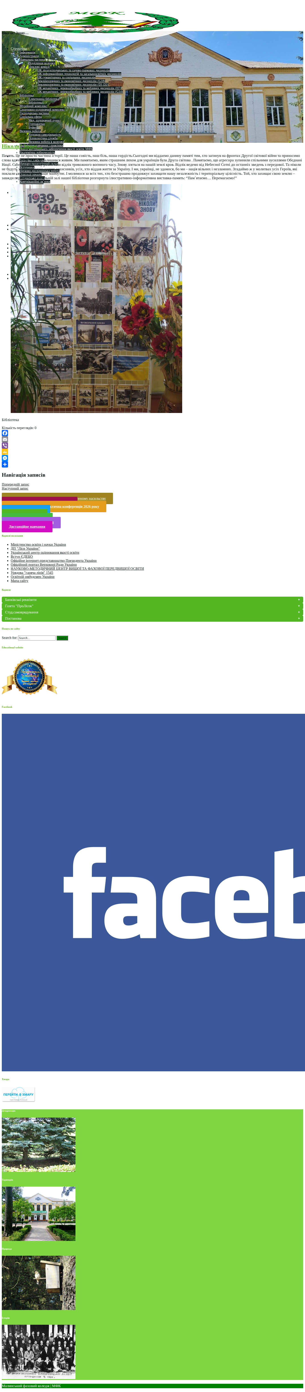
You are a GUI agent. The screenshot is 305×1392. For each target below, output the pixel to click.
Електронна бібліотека (44, 99)
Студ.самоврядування (21, 612)
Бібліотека (26, 95)
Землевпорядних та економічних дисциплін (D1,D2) (73, 84)
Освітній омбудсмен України (32, 577)
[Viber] (152, 445)
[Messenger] (152, 458)
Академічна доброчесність (37, 152)
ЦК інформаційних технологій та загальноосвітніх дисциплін (79, 74)
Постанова (13, 618)
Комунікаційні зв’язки (35, 181)
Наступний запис (15, 488)
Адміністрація (29, 56)
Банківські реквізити (21, 600)
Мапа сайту (19, 581)
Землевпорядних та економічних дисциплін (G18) (71, 81)
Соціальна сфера (31, 116)
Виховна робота (30, 131)
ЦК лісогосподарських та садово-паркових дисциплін (74, 70)
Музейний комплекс (33, 106)
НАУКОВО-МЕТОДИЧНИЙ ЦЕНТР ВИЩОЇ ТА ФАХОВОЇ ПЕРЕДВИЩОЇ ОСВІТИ (77, 569)
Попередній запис (15, 484)
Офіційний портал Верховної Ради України (44, 564)
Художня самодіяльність (45, 134)
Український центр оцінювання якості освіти (45, 552)
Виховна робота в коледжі (46, 141)
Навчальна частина (32, 59)
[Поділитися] (152, 464)
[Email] (152, 439)
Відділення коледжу (42, 63)
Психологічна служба (43, 138)
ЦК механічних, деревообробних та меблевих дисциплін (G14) (80, 91)
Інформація (27, 52)
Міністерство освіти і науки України (38, 544)
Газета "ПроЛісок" (19, 606)
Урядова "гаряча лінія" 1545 (32, 573)
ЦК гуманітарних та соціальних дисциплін (67, 77)
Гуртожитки (37, 124)
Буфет (33, 127)
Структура (19, 49)
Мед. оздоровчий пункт (45, 120)
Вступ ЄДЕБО (22, 556)
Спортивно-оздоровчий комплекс (42, 109)
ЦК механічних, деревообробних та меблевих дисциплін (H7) (79, 88)
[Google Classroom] (152, 452)
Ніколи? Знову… (22, 146)
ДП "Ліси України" (25, 548)
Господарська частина (34, 113)
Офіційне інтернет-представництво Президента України (54, 560)
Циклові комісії (39, 66)
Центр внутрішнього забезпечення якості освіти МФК (56, 149)
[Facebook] (152, 433)
